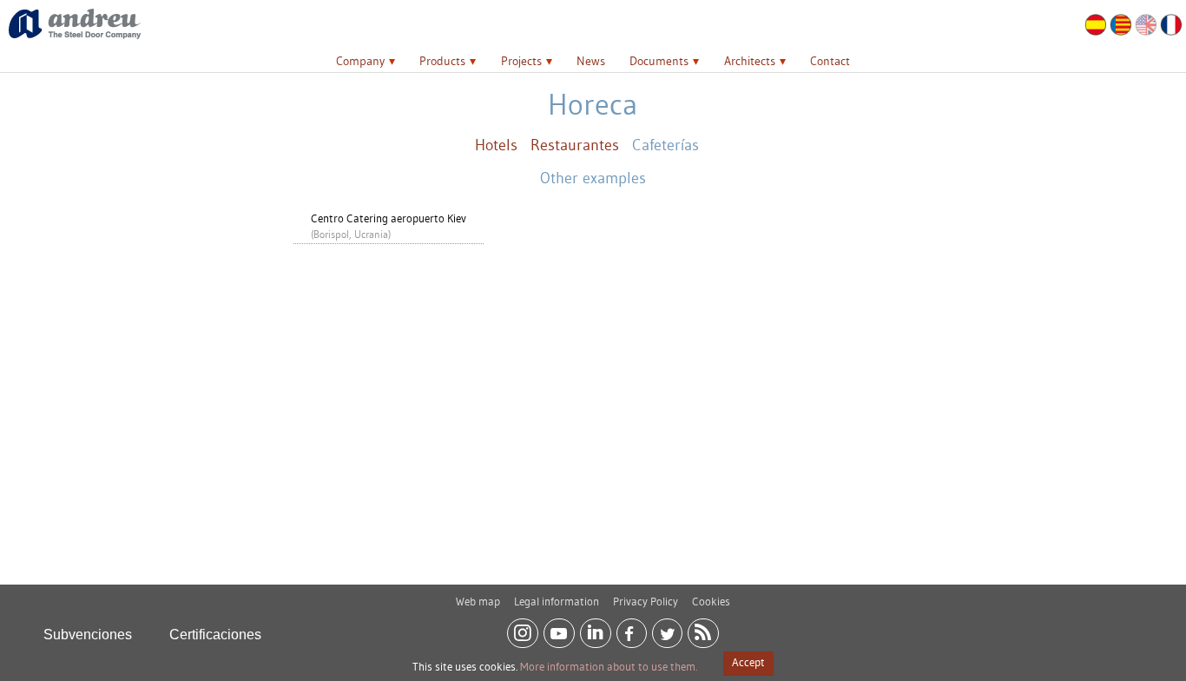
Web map (478, 601)
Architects (749, 61)
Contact (830, 61)
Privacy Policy (645, 601)
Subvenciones (87, 634)
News (591, 61)
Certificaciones (215, 634)
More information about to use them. (608, 666)
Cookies (711, 601)
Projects (521, 61)
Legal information (556, 601)
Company (360, 61)
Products (442, 61)
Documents (659, 61)
